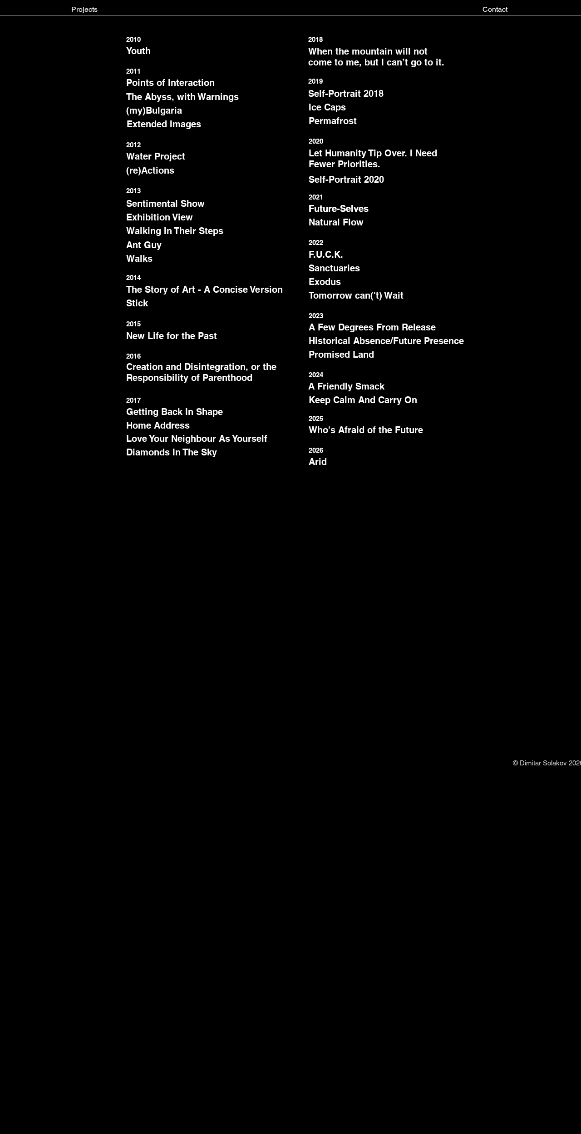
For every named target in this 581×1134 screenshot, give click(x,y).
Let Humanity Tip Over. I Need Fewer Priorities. (373, 159)
